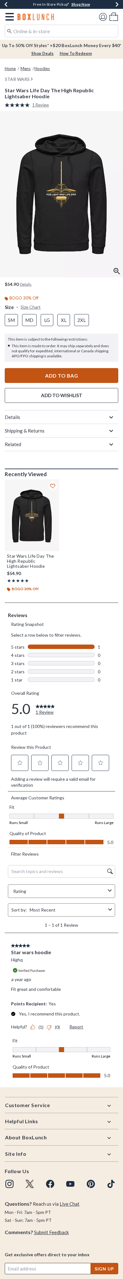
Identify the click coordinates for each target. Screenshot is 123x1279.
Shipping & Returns (24, 430)
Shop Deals (42, 53)
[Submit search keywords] (9, 30)
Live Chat (69, 1204)
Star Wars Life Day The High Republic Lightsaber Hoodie (30, 561)
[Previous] (6, 4)
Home (10, 68)
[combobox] (61, 31)
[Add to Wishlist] (52, 485)
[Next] (117, 4)
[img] (9, 1184)
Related (13, 444)
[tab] (61, 194)
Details (12, 417)
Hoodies (42, 68)
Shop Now (80, 4)
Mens (25, 68)
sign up (104, 1268)
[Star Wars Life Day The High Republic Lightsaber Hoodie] (32, 515)
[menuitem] (113, 16)
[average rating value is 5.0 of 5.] (18, 105)
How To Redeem (76, 53)
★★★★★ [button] (18, 580)
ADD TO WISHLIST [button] (61, 395)
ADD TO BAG (61, 376)
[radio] (11, 320)
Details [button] (26, 284)
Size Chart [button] (30, 307)
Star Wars (17, 79)
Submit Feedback (51, 1232)
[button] (8, 17)
